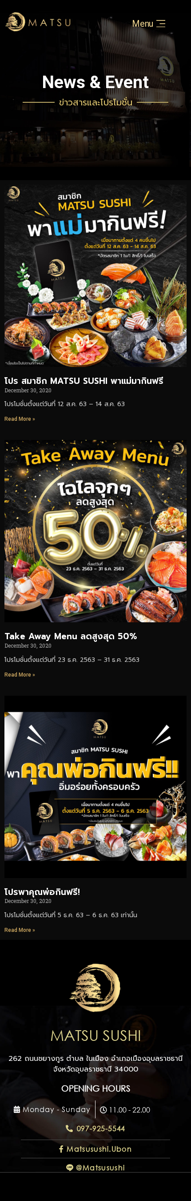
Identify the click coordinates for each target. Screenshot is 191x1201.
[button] (52, 1109)
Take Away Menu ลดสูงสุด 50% (70, 636)
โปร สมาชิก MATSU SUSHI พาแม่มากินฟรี (83, 381)
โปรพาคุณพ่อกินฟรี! (42, 892)
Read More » (19, 419)
